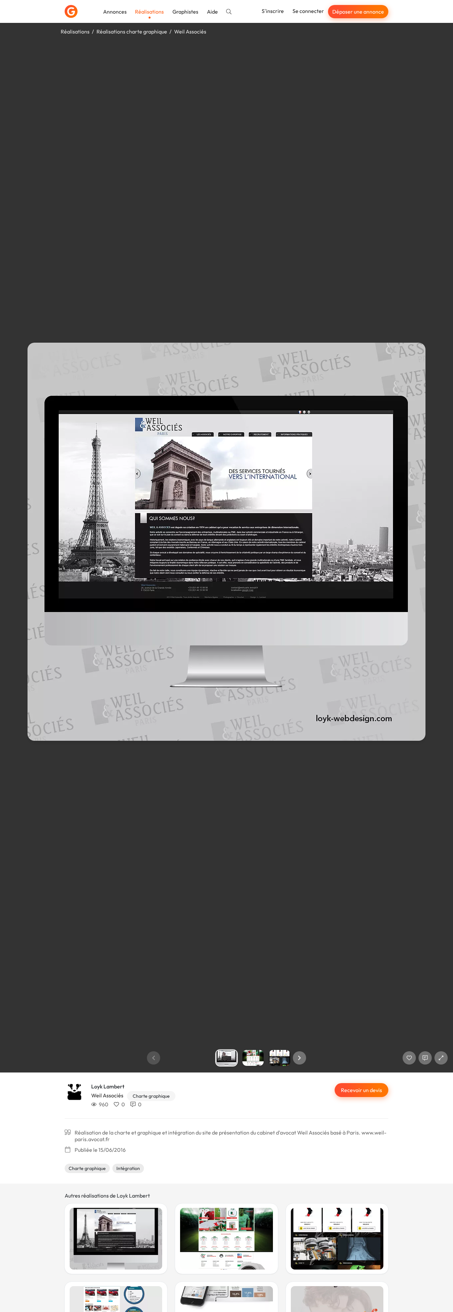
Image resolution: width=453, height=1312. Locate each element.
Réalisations (149, 11)
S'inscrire (273, 11)
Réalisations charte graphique (132, 31)
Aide (212, 11)
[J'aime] (409, 1058)
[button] (299, 1058)
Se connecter (308, 11)
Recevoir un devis (361, 1090)
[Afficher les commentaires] (425, 1058)
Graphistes (185, 11)
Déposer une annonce (358, 11)
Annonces (115, 11)
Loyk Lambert (107, 1086)
